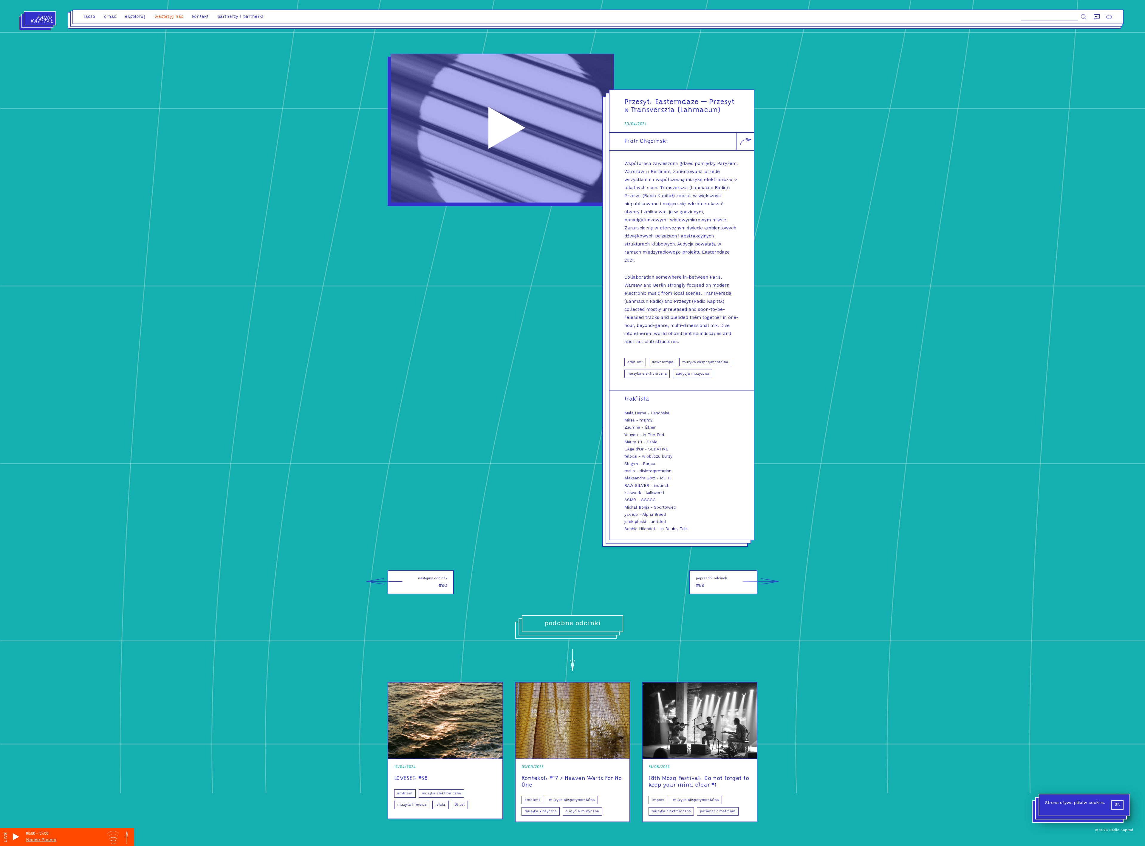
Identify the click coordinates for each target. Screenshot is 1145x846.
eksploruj (135, 17)
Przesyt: (638, 102)
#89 (711, 582)
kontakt (200, 17)
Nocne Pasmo (41, 839)
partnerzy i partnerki (240, 17)
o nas (110, 17)
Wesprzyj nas (168, 17)
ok (1117, 805)
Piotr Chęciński (646, 141)
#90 (432, 582)
